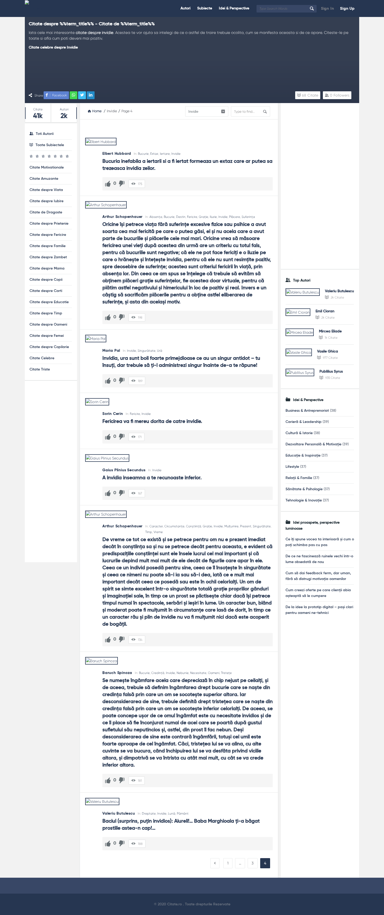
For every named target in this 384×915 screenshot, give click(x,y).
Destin (180, 217)
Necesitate (198, 673)
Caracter (156, 526)
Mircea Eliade (330, 331)
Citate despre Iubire (46, 201)
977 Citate (330, 358)
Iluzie (213, 217)
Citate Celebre (42, 358)
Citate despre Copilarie (49, 347)
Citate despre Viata (46, 190)
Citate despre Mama (47, 268)
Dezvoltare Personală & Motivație (313, 444)
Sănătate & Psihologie (304, 489)
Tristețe (226, 673)
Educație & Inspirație (303, 455)
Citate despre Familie (48, 246)
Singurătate (146, 350)
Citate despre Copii (46, 280)
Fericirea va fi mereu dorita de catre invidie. (152, 421)
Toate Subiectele (50, 145)
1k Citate (331, 337)
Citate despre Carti (46, 291)
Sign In (327, 8)
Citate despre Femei (47, 336)
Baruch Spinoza (117, 673)
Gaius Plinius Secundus (124, 470)
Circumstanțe (174, 526)
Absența (155, 217)
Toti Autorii (45, 134)
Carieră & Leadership (304, 422)
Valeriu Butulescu (118, 813)
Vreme (158, 532)
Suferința (248, 217)
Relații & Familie (299, 478)
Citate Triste (40, 369)
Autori (185, 8)
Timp (148, 532)
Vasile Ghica (327, 351)
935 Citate (332, 378)
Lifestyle (292, 467)
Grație (203, 217)
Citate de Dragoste (46, 212)
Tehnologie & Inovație (304, 500)
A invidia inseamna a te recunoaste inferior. (152, 477)
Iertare (165, 154)
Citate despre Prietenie (49, 223)
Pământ (183, 813)
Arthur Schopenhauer (122, 217)
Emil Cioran (325, 311)
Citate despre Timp (46, 313)
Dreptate (149, 813)
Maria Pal (111, 350)
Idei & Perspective (234, 8)
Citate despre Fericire (48, 235)
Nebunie (183, 673)
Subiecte (204, 8)
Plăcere (234, 217)
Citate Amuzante (44, 179)
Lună (171, 813)
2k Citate (337, 297)
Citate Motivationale (47, 167)
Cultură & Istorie (299, 433)
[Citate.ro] (51, 8)
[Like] (108, 184)
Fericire (192, 217)
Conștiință (193, 526)
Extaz (154, 154)
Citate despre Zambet (48, 257)
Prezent (245, 526)
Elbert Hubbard (116, 154)
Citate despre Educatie (49, 302)
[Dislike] (122, 184)
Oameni (213, 673)
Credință (157, 673)
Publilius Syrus (331, 371)
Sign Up (347, 8)
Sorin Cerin (112, 414)
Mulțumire (231, 526)
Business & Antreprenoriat (307, 410)
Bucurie (143, 154)
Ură (159, 350)
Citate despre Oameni (48, 324)
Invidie (176, 154)
